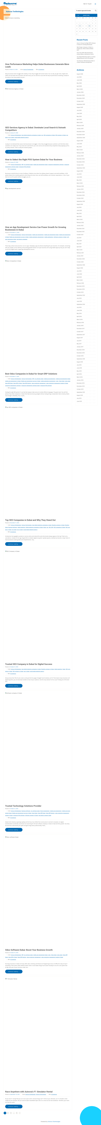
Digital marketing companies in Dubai (34, 527)
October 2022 (80, 198)
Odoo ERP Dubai (9, 383)
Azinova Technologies (27, 234)
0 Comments (41, 69)
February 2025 (80, 125)
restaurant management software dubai (30, 385)
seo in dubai (11, 137)
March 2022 (80, 219)
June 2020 (79, 274)
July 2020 (79, 271)
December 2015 (81, 383)
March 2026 (80, 89)
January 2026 (80, 92)
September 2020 (81, 265)
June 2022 (79, 210)
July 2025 (79, 110)
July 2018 (79, 307)
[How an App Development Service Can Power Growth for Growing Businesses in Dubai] (37, 206)
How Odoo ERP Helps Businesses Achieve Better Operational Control (85, 53)
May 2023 (79, 180)
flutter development (44, 811)
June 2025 (79, 113)
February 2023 (80, 186)
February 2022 (80, 222)
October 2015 (80, 389)
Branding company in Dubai (58, 525)
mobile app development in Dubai (13, 381)
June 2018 (79, 310)
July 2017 (79, 340)
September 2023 (81, 168)
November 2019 (81, 289)
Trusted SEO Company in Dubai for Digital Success (28, 664)
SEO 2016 (51, 527)
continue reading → (14, 81)
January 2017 (80, 346)
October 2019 (80, 292)
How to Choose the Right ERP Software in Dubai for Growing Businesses (86, 43)
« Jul (78, 15)
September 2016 (81, 358)
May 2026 (79, 83)
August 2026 (80, 74)
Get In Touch (87, 4)
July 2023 (79, 174)
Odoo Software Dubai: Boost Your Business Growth (29, 949)
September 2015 (81, 392)
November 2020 (81, 258)
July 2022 (79, 207)
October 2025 (80, 101)
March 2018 (80, 319)
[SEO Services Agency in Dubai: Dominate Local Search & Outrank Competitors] (37, 106)
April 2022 (79, 216)
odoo (57, 381)
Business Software (12, 527)
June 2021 (79, 240)
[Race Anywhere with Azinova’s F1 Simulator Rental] (37, 1033)
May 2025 (79, 116)
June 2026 (79, 80)
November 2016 (81, 352)
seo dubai (14, 529)
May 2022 (79, 213)
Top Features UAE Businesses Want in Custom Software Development (86, 61)
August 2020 (80, 268)
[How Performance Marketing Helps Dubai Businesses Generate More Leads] (37, 39)
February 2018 (80, 322)
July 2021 (79, 237)
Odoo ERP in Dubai (17, 383)
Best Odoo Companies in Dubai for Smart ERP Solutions (31, 373)
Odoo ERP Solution (26, 383)
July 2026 (79, 77)
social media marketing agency (21, 137)
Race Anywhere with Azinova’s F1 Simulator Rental (28, 1091)
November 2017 (81, 328)
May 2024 (79, 146)
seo (42, 135)
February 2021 (80, 252)
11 (79, 25)
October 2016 (80, 355)
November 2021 (81, 231)
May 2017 (79, 343)
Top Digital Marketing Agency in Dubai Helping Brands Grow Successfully (86, 57)
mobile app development (38, 234)
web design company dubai (44, 815)
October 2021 (80, 234)
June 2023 (79, 177)
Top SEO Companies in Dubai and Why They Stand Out (30, 520)
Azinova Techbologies (28, 69)
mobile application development (36, 237)
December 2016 (81, 349)
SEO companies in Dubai (49, 135)
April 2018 (79, 316)
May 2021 (79, 243)
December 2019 (81, 286)
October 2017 (80, 331)
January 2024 (80, 155)
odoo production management (39, 383)
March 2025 (80, 122)
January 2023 (80, 189)
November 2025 (81, 98)
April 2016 (79, 374)
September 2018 (81, 304)
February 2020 (80, 283)
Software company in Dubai (60, 237)
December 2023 (81, 158)
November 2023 (81, 161)
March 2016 (80, 377)
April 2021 (79, 246)
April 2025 (79, 119)
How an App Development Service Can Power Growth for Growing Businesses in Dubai (35, 228)
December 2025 (81, 95)
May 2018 (79, 313)
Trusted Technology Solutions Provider (23, 805)
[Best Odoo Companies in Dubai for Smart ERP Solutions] (37, 315)
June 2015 (79, 401)
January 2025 (80, 128)
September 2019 (81, 295)
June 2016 (79, 368)
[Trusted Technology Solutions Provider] (37, 747)
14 (89, 25)
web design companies (22, 239)
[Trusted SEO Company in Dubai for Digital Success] (37, 605)
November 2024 (81, 134)
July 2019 (79, 298)
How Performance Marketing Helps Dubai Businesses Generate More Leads (37, 65)
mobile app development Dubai (40, 164)
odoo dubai (67, 381)
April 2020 (79, 277)
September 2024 (81, 137)
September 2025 (81, 104)
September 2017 (81, 334)
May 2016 (79, 371)
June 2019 (79, 301)
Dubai (44, 527)
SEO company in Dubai (60, 135)
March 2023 (80, 183)
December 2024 (81, 131)
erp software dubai (28, 164)
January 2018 (80, 325)
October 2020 (80, 261)
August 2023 (80, 171)
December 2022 (81, 192)
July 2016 (79, 365)
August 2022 (80, 204)
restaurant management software (56, 164)
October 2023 (80, 165)
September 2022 (81, 201)
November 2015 (81, 386)
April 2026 (79, 86)
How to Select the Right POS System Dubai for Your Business (33, 159)
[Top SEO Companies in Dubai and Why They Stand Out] (37, 461)
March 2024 (80, 149)
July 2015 (79, 398)
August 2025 (80, 107)
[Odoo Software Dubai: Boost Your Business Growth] (37, 891)
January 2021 (80, 255)
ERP (22, 164)
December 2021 (80, 228)
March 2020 (80, 280)
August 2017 (80, 337)
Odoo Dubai (61, 381)
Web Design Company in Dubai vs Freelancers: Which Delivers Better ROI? (85, 48)
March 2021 (79, 249)
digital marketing (21, 527)
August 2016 (80, 362)
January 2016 (80, 380)
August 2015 (80, 395)
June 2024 (79, 143)
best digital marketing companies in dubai (31, 135)
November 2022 (81, 195)
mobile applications (48, 237)
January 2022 (80, 225)
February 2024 (80, 152)
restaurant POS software (24, 166)
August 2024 (80, 140)
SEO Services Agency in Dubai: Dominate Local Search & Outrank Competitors (35, 128)
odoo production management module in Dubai (57, 383)
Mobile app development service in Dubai (19, 237)
